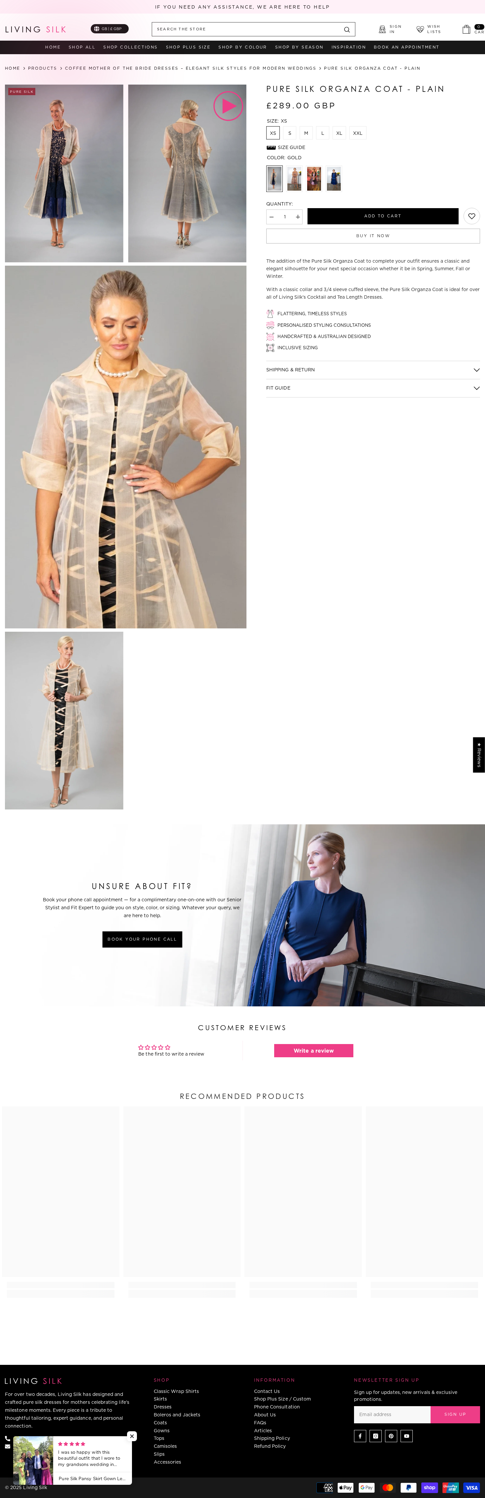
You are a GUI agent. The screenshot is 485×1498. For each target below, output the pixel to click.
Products (42, 68)
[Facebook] (360, 1436)
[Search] (253, 29)
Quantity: (279, 204)
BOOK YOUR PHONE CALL (142, 939)
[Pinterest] (391, 1436)
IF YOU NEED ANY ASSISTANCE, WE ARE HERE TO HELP (242, 7)
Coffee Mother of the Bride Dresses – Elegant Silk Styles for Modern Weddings (190, 68)
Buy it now (373, 236)
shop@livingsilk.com (39, 1445)
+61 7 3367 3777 (34, 1438)
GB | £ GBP (111, 28)
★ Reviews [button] (479, 754)
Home (12, 68)
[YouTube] (407, 1436)
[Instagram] (376, 1436)
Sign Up (455, 1414)
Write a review (314, 1050)
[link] (472, 216)
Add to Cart (383, 215)
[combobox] (245, 29)
